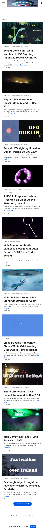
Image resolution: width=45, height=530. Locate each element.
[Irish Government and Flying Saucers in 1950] (22, 420)
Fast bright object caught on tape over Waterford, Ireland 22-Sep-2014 (22, 486)
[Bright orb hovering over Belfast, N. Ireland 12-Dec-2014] (22, 374)
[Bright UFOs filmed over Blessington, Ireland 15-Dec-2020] (22, 82)
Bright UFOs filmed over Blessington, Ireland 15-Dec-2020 (20, 103)
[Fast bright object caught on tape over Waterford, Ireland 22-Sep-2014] (22, 465)
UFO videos (25, 95)
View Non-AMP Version (28, 515)
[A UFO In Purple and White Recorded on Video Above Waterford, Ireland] (22, 176)
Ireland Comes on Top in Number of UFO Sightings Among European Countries (20, 54)
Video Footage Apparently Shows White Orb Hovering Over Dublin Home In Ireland (21, 346)
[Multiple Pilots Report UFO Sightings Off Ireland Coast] (22, 280)
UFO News (24, 46)
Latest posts (15, 46)
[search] (41, 3)
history (13, 433)
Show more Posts (22, 504)
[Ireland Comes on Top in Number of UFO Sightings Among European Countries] (22, 33)
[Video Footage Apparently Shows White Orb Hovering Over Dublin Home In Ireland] (22, 325)
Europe (6, 46)
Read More (23, 65)
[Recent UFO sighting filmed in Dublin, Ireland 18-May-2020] (22, 131)
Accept (33, 526)
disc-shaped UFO (10, 189)
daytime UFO (8, 338)
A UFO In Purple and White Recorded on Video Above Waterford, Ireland (20, 200)
